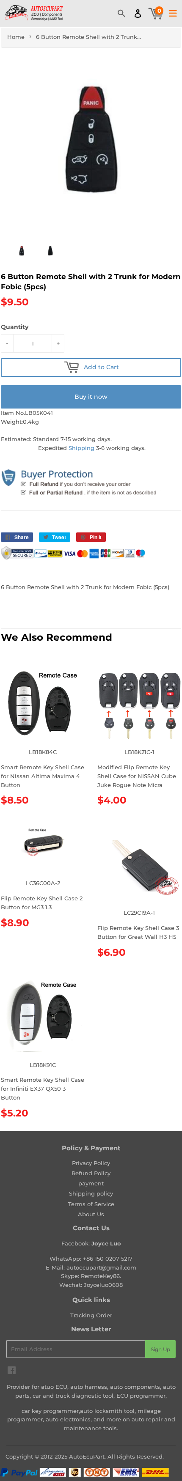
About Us (91, 1214)
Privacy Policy (91, 1163)
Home (16, 36)
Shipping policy (91, 1193)
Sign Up (160, 1349)
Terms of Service (91, 1204)
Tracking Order (91, 1315)
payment (91, 1183)
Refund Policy (91, 1173)
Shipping (81, 447)
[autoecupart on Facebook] (11, 1371)
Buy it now (91, 396)
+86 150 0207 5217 (107, 1258)
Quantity (14, 327)
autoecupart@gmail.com (101, 1267)
